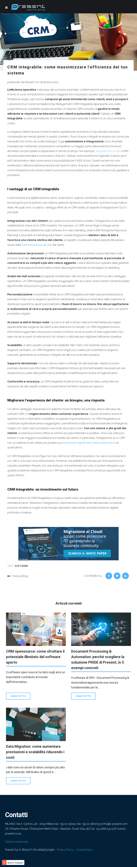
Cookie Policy (84, 849)
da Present (27, 82)
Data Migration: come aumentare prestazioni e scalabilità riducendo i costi (35, 752)
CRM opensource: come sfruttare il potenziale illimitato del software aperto (35, 656)
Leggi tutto (18, 696)
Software (21, 566)
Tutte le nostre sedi (16, 841)
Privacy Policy (65, 849)
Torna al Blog (20, 576)
